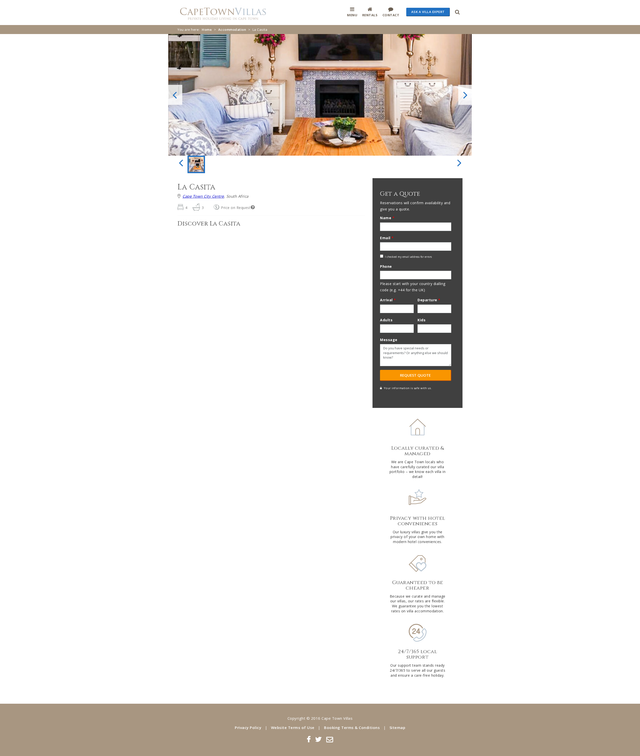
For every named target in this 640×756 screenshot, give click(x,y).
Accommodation (232, 29)
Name (387, 217)
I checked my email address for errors (408, 257)
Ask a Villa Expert (428, 12)
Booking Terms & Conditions (352, 727)
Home (207, 29)
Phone (386, 266)
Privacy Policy (248, 727)
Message (389, 339)
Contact (391, 15)
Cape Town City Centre (203, 196)
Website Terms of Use (292, 727)
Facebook (309, 739)
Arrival (388, 300)
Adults (386, 320)
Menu (352, 15)
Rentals (370, 15)
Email (387, 237)
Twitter (318, 739)
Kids (422, 320)
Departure (429, 300)
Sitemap (398, 727)
